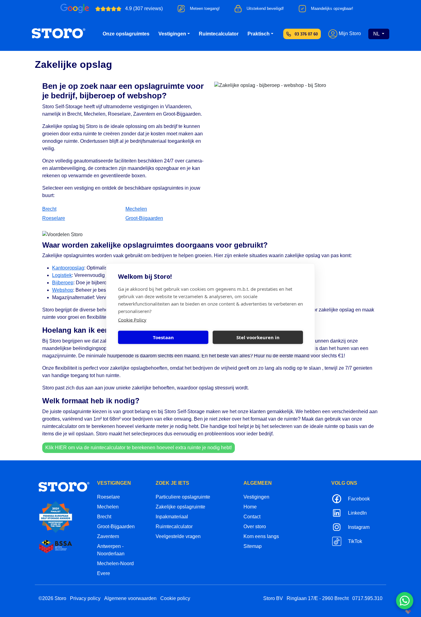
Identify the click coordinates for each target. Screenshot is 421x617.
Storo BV (273, 598)
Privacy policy (85, 598)
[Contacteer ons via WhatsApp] (404, 600)
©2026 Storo (52, 598)
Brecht (49, 209)
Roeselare (53, 218)
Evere (103, 573)
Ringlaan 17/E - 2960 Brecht (318, 598)
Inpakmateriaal (172, 516)
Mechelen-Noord (115, 563)
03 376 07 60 (306, 34)
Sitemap (252, 546)
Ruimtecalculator (219, 33)
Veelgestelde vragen (178, 536)
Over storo (254, 526)
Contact (251, 516)
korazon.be (398, 611)
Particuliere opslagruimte (183, 497)
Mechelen (136, 209)
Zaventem (108, 536)
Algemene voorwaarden (130, 598)
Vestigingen (172, 33)
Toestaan (163, 337)
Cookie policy (175, 598)
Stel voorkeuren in (258, 337)
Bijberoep (62, 282)
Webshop (62, 290)
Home (250, 506)
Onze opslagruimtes (126, 33)
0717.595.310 (367, 598)
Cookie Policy (132, 319)
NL (377, 33)
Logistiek (62, 275)
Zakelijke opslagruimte (180, 506)
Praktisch (258, 33)
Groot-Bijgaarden (144, 218)
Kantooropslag (68, 267)
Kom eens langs (261, 536)
